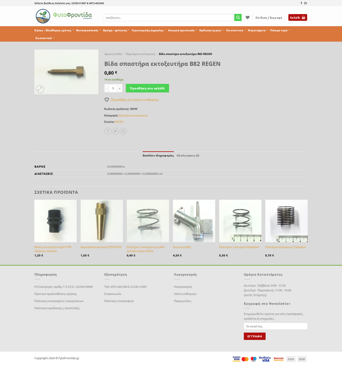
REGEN (119, 121)
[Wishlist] (248, 17)
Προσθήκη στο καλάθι (147, 88)
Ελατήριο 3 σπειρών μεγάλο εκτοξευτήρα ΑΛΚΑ (146, 249)
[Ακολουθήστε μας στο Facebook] (301, 3)
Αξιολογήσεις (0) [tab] (188, 155)
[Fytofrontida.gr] (64, 16)
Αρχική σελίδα (113, 54)
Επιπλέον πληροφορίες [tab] (158, 155)
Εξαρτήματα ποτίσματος (140, 54)
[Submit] (237, 17)
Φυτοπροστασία (87, 30)
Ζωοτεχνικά (43, 38)
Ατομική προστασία (181, 30)
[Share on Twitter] (115, 131)
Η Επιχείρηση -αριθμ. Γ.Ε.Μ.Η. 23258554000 (63, 286)
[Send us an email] (305, 3)
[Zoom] (40, 89)
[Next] (307, 231)
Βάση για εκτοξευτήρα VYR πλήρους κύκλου (52, 249)
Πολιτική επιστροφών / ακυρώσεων (59, 301)
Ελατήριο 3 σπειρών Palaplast (239, 247)
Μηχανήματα (257, 30)
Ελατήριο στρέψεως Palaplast (285, 247)
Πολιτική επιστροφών (119, 301)
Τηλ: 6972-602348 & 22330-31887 (125, 286)
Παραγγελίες (182, 301)
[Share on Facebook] (107, 131)
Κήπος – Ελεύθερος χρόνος (52, 30)
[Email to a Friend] (123, 131)
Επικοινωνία (112, 294)
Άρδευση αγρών (210, 30)
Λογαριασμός (183, 286)
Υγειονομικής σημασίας (147, 30)
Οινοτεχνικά (234, 30)
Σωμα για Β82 (182, 247)
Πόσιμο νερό (279, 30)
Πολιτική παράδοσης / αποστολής (57, 308)
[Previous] (35, 231)
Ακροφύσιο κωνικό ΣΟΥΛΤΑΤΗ (101, 247)
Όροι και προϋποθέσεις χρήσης (55, 294)
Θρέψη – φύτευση (115, 30)
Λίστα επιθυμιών (185, 294)
